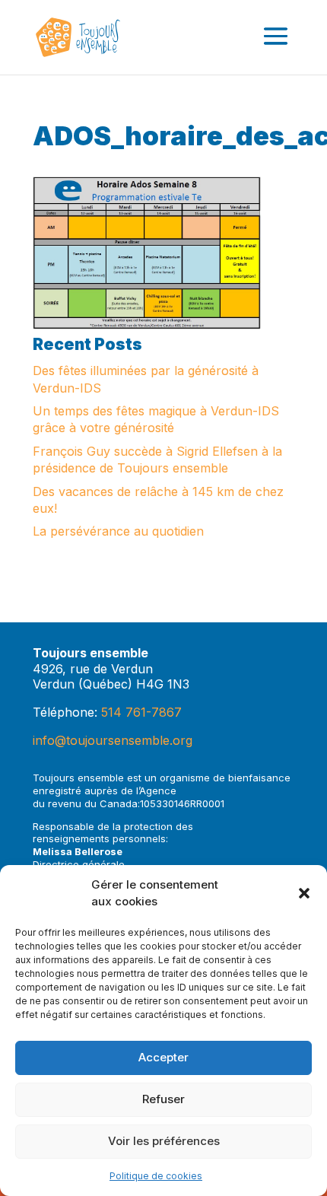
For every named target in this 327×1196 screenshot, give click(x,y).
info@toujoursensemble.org (112, 740)
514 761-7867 (141, 712)
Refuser (163, 1099)
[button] (304, 893)
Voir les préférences (164, 1141)
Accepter (163, 1057)
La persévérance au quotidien (118, 531)
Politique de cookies (156, 1176)
